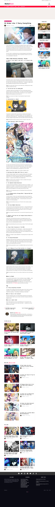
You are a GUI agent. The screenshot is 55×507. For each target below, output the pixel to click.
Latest (49, 4)
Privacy (7, 0)
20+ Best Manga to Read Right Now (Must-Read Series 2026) (11, 453)
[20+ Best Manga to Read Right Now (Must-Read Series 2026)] (11, 446)
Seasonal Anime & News (24, 487)
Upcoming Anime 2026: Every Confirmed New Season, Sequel (26, 467)
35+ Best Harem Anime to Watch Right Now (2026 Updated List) (11, 436)
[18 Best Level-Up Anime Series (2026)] (11, 462)
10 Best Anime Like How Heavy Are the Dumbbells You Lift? (11, 358)
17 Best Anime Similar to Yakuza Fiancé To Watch (11, 345)
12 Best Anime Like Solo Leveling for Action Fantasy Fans (26, 366)
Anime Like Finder (7, 330)
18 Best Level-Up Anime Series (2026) (11, 467)
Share (5, 28)
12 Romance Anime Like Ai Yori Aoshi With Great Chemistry (27, 385)
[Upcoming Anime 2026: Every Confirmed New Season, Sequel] (27, 462)
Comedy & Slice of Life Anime (25, 482)
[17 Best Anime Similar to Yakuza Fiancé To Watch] (11, 340)
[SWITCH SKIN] (47, 6)
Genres (15, 6)
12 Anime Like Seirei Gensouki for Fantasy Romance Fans (27, 404)
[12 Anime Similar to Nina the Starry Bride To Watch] (27, 327)
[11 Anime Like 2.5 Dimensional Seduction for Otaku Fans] (11, 397)
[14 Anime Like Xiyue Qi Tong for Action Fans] (11, 378)
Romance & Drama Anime (24, 486)
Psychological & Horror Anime (25, 485)
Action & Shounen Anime (24, 479)
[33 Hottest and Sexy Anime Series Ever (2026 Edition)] (27, 445)
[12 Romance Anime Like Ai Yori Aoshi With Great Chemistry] (11, 388)
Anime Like (7, 6)
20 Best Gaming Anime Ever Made (40, 479)
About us (5, 0)
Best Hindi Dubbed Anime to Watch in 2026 (26, 436)
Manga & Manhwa (23, 484)
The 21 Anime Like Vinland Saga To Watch (11, 333)
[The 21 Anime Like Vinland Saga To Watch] (11, 327)
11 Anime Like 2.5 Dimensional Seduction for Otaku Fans (27, 394)
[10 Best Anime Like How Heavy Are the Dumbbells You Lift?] (11, 352)
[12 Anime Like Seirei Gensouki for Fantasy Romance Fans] (11, 407)
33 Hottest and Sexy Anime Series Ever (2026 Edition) (26, 450)
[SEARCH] (48, 6)
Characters (12, 6)
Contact (9, 0)
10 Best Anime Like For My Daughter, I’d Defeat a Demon (26, 358)
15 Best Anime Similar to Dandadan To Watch (26, 345)
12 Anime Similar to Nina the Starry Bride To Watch (26, 333)
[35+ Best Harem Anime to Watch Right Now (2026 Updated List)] (11, 431)
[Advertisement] (27, 13)
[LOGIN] (50, 6)
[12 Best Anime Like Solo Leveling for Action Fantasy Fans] (11, 369)
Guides (18, 6)
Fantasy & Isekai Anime (24, 483)
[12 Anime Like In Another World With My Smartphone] (11, 416)
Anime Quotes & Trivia (24, 481)
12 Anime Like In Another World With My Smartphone (27, 413)
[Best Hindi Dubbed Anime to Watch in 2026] (27, 431)
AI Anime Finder (23, 6)
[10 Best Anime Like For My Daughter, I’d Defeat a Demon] (27, 352)
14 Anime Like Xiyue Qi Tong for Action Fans (27, 375)
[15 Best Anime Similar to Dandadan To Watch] (27, 340)
